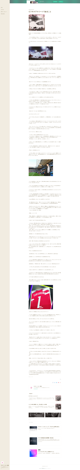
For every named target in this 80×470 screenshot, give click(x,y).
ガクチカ (2, 9)
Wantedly (3, 13)
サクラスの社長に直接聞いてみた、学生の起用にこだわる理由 (38, 404)
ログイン (61, 1)
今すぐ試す (55, 1)
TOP (1, 7)
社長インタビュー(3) (31, 376)
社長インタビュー (4, 11)
